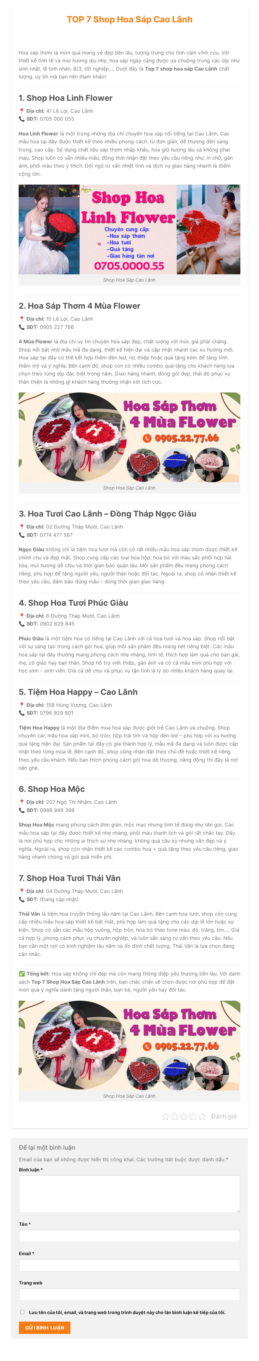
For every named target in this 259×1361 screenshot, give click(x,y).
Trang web (30, 1282)
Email (26, 1253)
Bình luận (31, 1169)
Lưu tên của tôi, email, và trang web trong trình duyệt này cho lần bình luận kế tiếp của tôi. (127, 1312)
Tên (25, 1224)
